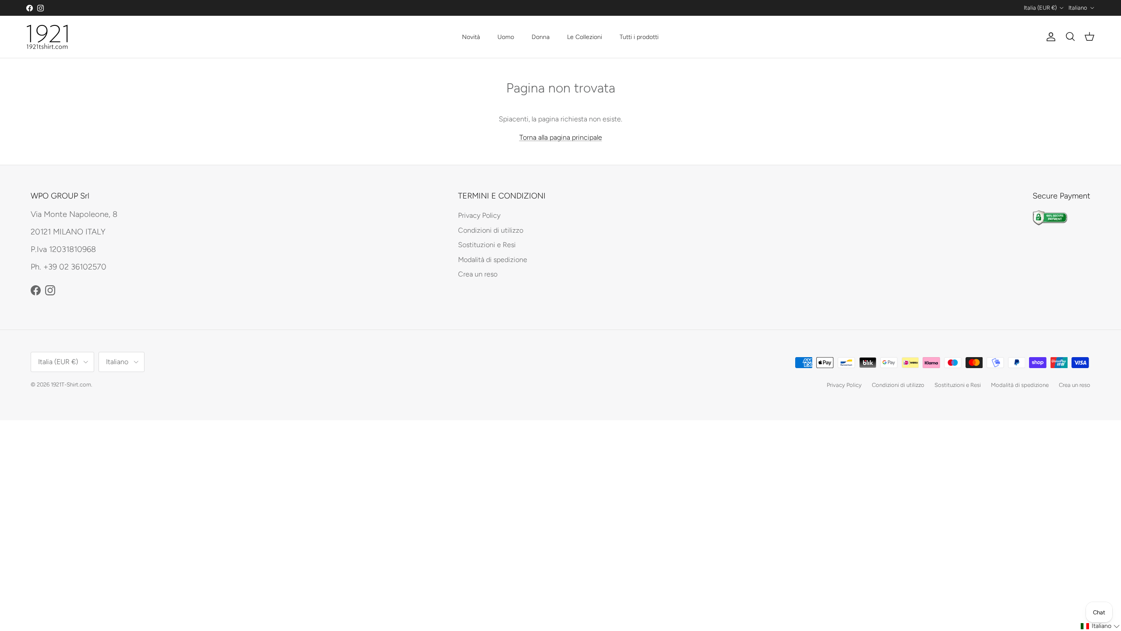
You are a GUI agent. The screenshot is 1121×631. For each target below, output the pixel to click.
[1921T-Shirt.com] (47, 37)
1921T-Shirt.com (71, 384)
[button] (1100, 626)
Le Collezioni (584, 37)
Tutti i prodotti (639, 37)
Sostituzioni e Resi (487, 245)
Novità (471, 37)
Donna (541, 37)
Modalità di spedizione (492, 259)
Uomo (505, 37)
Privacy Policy (479, 215)
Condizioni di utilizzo (490, 230)
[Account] (1049, 37)
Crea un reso (477, 274)
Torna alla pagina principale (560, 137)
